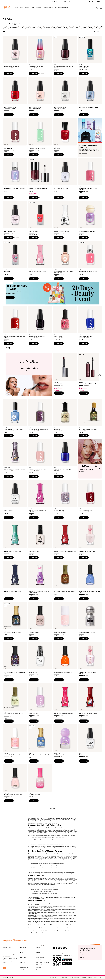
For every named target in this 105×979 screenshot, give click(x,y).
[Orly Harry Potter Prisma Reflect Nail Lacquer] (65, 578)
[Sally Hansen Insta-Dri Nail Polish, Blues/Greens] (15, 578)
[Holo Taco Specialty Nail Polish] (90, 53)
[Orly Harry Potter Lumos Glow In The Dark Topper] (15, 701)
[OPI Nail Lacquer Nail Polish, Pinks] (15, 53)
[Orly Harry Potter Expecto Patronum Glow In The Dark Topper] (40, 741)
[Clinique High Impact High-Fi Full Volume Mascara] (90, 372)
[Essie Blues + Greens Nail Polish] (90, 323)
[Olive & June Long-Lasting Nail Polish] (65, 619)
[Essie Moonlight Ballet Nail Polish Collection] (40, 416)
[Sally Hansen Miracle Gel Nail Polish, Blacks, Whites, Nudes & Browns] (65, 259)
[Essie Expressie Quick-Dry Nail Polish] (40, 135)
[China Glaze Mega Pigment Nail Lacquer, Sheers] (15, 781)
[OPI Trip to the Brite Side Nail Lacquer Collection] (65, 456)
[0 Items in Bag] (101, 7)
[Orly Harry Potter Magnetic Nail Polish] (15, 618)
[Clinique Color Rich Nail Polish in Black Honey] (40, 177)
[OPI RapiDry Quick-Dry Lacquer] (40, 53)
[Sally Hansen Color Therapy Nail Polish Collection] (90, 538)
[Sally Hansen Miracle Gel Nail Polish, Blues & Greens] (15, 416)
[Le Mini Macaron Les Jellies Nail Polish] (65, 741)
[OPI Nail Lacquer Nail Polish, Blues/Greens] (90, 94)
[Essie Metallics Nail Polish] (65, 497)
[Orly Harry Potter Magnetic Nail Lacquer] (90, 416)
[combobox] (98, 32)
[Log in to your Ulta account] (97, 7)
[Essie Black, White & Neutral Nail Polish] (40, 456)
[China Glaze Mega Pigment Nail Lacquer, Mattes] (65, 659)
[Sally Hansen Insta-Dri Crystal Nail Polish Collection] (15, 538)
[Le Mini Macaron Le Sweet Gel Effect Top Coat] (90, 619)
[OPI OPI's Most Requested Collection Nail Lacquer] (65, 54)
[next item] (99, 375)
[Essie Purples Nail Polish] (40, 700)
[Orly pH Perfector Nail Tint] (40, 780)
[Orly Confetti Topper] (65, 323)
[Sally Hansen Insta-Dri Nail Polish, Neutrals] (65, 218)
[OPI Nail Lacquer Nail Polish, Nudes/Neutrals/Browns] (40, 95)
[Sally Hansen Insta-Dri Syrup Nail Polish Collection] (65, 700)
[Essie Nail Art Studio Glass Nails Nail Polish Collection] (90, 176)
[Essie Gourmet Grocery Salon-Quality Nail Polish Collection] (15, 324)
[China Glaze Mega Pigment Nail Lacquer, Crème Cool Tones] (90, 579)
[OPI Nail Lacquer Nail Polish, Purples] (40, 323)
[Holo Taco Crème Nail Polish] (40, 218)
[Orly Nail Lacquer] (65, 416)
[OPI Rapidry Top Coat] (15, 497)
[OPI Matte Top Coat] (40, 659)
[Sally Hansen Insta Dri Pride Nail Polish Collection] (90, 700)
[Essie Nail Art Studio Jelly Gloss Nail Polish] (90, 258)
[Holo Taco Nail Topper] (15, 258)
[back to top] (100, 974)
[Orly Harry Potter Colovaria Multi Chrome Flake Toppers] (15, 660)
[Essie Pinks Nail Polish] (15, 135)
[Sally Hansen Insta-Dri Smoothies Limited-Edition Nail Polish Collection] (40, 579)
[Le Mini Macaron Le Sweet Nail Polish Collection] (90, 218)
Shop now (8, 282)
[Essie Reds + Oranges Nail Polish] (90, 497)
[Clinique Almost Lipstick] (65, 372)
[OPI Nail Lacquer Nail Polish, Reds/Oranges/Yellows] (15, 95)
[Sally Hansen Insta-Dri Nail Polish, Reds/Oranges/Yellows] (65, 538)
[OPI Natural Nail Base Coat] (15, 218)
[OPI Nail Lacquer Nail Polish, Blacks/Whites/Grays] (65, 95)
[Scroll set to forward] (102, 27)
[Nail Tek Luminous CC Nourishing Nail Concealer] (15, 741)
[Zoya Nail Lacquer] (65, 135)
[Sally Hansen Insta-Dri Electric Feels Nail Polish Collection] (40, 498)
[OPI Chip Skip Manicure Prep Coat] (90, 741)
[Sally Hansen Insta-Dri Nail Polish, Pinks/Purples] (40, 258)
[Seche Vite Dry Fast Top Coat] (40, 538)
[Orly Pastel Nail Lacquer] (40, 619)
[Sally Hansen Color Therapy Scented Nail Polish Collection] (90, 660)
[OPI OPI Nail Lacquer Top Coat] (65, 175)
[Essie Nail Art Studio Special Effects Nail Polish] (15, 175)
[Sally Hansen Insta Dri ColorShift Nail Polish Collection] (15, 456)
